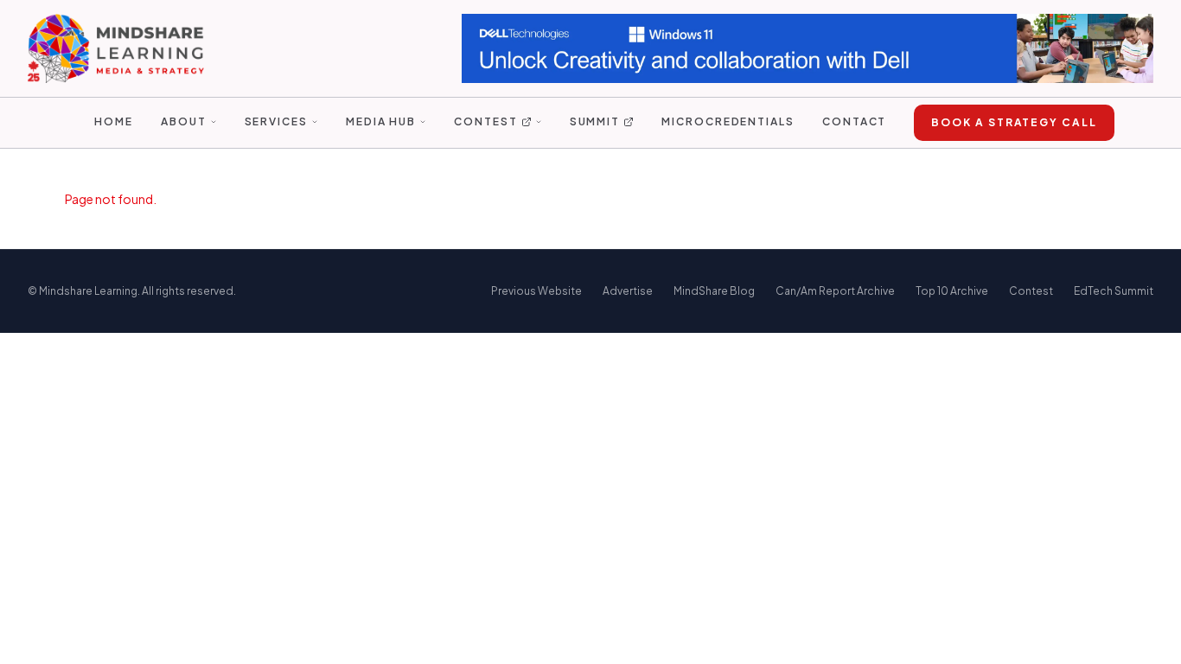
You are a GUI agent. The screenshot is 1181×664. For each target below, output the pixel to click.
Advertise (628, 290)
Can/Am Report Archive (835, 290)
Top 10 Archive (952, 290)
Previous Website (536, 290)
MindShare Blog (714, 290)
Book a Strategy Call (1013, 122)
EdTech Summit (1113, 290)
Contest (485, 121)
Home (113, 121)
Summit (595, 121)
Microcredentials (728, 121)
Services (276, 121)
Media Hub (381, 121)
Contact (854, 121)
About (184, 121)
